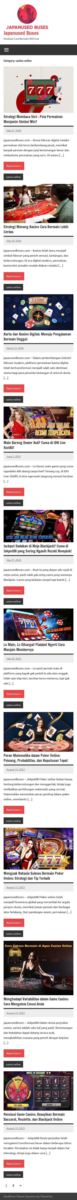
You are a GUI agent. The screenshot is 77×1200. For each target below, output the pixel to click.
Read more (13, 165)
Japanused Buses (21, 32)
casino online (13, 176)
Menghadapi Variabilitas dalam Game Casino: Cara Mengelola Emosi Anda (36, 1001)
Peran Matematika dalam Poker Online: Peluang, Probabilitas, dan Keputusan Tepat (36, 758)
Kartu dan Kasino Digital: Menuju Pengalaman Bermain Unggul (37, 337)
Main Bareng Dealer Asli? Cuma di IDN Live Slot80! (35, 445)
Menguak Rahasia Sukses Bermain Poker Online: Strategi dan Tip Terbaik (34, 876)
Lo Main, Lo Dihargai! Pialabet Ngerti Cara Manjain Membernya (34, 647)
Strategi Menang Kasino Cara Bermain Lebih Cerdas (36, 229)
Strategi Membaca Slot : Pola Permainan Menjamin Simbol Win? (33, 119)
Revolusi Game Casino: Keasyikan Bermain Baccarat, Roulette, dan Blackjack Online (34, 1117)
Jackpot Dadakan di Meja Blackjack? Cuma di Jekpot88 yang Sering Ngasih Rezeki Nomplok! (38, 548)
